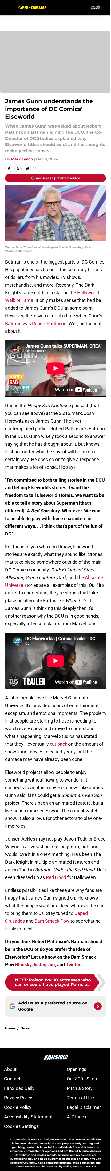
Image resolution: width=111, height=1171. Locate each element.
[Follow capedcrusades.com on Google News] (98, 1006)
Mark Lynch (22, 159)
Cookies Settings (21, 1126)
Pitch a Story (80, 1088)
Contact (12, 1078)
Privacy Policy (18, 1097)
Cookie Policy (17, 1107)
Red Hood (56, 877)
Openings (76, 1069)
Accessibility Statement (28, 1116)
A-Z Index (76, 1116)
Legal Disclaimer (84, 1107)
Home (10, 1028)
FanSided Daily (19, 1088)
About (10, 1069)
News (25, 1028)
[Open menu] (8, 8)
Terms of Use (80, 1097)
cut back (59, 744)
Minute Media (29, 1139)
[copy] (36, 168)
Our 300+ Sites (82, 1078)
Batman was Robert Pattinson (35, 323)
